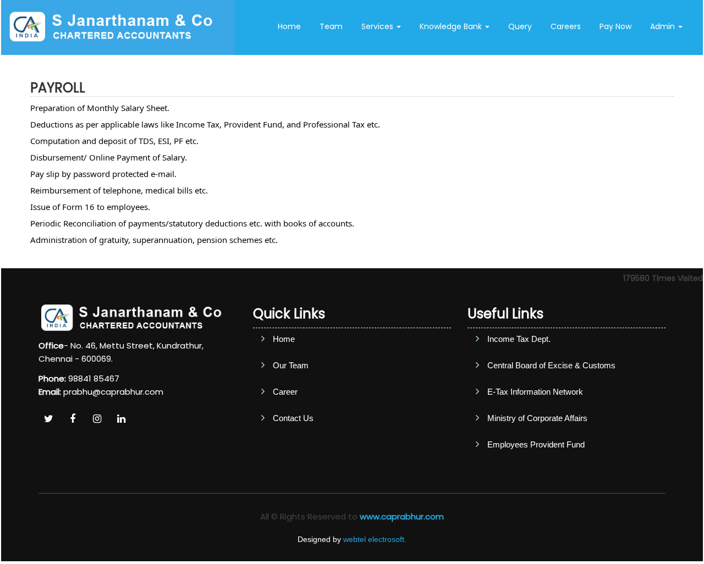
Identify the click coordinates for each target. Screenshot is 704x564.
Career (285, 392)
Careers (566, 26)
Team (331, 26)
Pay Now (615, 26)
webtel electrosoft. (374, 539)
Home (289, 26)
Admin (663, 26)
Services (378, 26)
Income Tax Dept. (519, 339)
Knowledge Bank (452, 26)
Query (520, 26)
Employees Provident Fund (536, 444)
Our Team (291, 365)
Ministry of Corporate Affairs (537, 418)
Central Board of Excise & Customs (551, 365)
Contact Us (480, 70)
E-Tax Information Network (535, 392)
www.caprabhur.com (402, 516)
